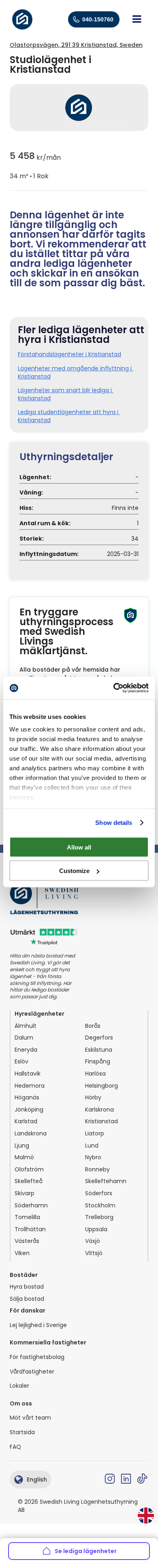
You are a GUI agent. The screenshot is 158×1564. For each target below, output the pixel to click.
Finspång (97, 1061)
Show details (113, 822)
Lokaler (19, 1386)
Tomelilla (27, 1217)
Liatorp (94, 1133)
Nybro (93, 1157)
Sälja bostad (27, 1299)
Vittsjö (93, 1253)
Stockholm (100, 1205)
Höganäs (27, 1097)
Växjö (92, 1241)
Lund (91, 1146)
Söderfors (98, 1193)
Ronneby (97, 1169)
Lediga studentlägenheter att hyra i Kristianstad (69, 416)
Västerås (27, 1241)
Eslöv (21, 1061)
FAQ (15, 1447)
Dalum (24, 1038)
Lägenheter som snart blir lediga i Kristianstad (65, 394)
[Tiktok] (142, 1479)
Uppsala (96, 1229)
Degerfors (99, 1038)
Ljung (22, 1146)
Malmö (24, 1157)
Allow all (79, 846)
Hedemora (30, 1086)
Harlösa (95, 1074)
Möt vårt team (30, 1418)
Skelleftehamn (105, 1181)
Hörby (93, 1097)
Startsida (22, 1432)
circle (31, 176)
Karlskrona (99, 1110)
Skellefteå (29, 1181)
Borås (92, 1026)
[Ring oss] (76, 19)
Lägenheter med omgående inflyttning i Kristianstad (75, 372)
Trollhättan (30, 1229)
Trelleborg (99, 1217)
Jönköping (29, 1110)
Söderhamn (31, 1205)
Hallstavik (28, 1074)
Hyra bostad (27, 1287)
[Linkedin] (126, 1479)
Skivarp (24, 1193)
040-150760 (97, 19)
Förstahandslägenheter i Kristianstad (69, 354)
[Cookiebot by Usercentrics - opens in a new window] (114, 688)
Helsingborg (101, 1086)
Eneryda (26, 1050)
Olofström (29, 1169)
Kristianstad (101, 1121)
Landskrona (31, 1133)
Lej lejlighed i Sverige (38, 1325)
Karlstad (26, 1121)
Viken (22, 1253)
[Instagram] (110, 1479)
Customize (74, 870)
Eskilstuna (98, 1050)
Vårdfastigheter (32, 1372)
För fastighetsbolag (37, 1357)
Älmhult (25, 1026)
